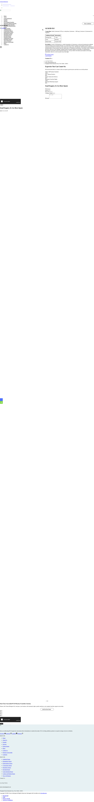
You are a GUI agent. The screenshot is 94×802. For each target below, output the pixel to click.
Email (46, 90)
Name (46, 88)
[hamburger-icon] (93, 15)
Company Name (49, 93)
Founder (5, 19)
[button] (43, 30)
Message (47, 98)
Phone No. (47, 91)
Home (5, 16)
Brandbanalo (44, 793)
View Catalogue (87, 23)
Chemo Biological (4, 1)
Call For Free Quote (46, 709)
